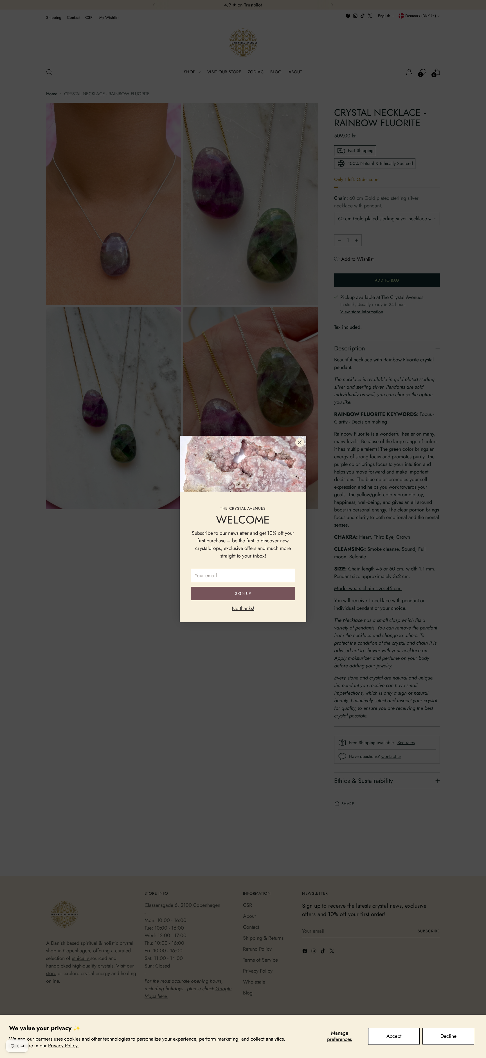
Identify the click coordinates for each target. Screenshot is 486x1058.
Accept (393, 1036)
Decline (448, 1036)
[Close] (299, 442)
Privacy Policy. (63, 1045)
